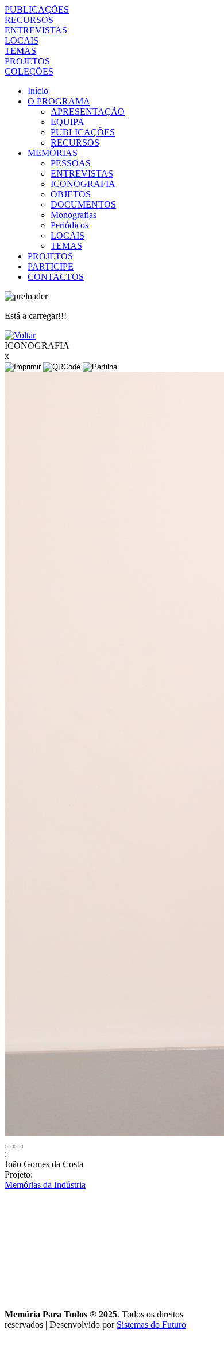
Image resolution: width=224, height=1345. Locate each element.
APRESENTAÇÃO (88, 111)
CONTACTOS (56, 277)
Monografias (73, 215)
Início (38, 91)
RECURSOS (29, 20)
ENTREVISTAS (36, 30)
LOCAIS (21, 40)
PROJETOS (27, 61)
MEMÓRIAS (53, 153)
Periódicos (69, 225)
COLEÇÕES (29, 71)
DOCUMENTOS (83, 204)
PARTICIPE (51, 266)
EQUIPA (67, 122)
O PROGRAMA (59, 101)
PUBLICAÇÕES (37, 9)
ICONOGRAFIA (83, 184)
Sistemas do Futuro (151, 1325)
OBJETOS (71, 194)
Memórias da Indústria (45, 1185)
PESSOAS (71, 163)
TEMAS (20, 51)
